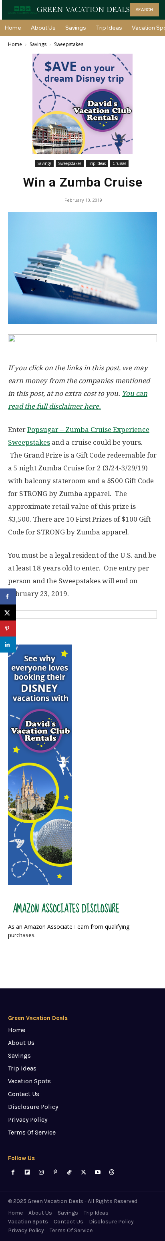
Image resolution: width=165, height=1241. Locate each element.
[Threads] (112, 1172)
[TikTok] (69, 1172)
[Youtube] (98, 1172)
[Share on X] (8, 612)
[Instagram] (41, 1172)
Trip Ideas (97, 163)
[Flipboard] (27, 1172)
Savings (38, 44)
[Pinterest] (55, 1172)
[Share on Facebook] (8, 596)
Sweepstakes (68, 44)
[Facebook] (13, 1172)
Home (15, 44)
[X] (83, 1172)
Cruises (119, 163)
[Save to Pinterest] (8, 628)
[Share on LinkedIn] (8, 645)
